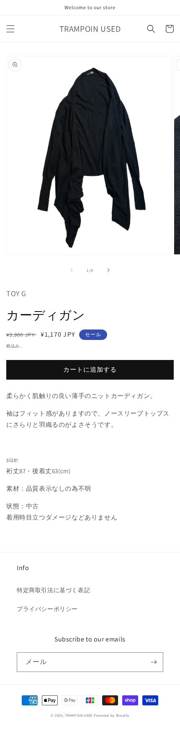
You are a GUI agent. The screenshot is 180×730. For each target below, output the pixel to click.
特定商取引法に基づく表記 (53, 590)
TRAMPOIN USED (79, 715)
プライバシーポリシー (47, 609)
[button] (10, 29)
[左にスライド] (71, 270)
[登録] (153, 662)
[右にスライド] (108, 270)
